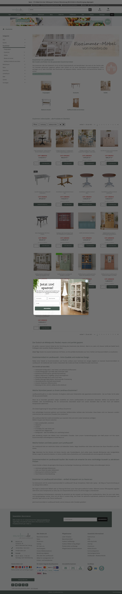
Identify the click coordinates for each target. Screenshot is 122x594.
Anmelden (47, 308)
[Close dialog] (86, 281)
